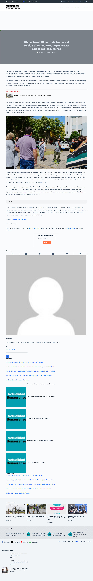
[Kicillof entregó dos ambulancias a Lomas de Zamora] (77, 509)
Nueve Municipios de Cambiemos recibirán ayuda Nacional (40, 440)
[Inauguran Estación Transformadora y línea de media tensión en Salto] (15, 509)
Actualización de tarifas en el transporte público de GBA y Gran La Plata (56, 518)
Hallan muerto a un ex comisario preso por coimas (38, 418)
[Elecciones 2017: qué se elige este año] (16, 463)
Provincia (29, 1)
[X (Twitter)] (26, 253)
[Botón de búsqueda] (7, 356)
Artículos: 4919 (10, 349)
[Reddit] (40, 253)
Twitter (30, 228)
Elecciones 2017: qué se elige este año (36, 462)
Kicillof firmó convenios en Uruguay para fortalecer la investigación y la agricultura (30, 371)
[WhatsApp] (53, 253)
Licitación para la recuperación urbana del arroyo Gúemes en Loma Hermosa (28, 375)
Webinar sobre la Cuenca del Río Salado (18, 380)
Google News (71, 228)
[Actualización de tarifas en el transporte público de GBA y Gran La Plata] (56, 509)
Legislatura (17, 1)
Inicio (7, 1)
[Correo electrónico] (80, 253)
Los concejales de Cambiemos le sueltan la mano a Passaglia (40, 396)
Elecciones (11, 1)
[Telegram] (67, 253)
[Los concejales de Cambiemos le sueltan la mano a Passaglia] (16, 397)
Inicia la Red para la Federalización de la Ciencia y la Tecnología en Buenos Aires (30, 367)
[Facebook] (12, 253)
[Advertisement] (46, 20)
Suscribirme (46, 242)
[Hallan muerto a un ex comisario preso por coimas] (16, 419)
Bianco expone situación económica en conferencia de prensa (24, 362)
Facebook (36, 228)
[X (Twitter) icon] (6, 346)
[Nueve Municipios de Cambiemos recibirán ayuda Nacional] (16, 441)
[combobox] (17, 353)
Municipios (24, 1)
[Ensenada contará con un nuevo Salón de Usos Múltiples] (36, 509)
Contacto (35, 1)
